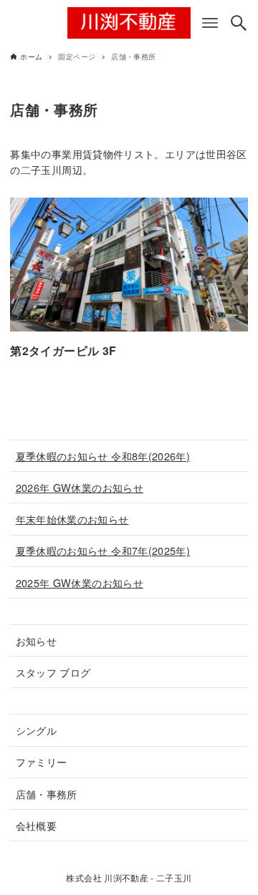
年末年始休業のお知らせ (72, 518)
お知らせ (36, 640)
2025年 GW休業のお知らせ (79, 582)
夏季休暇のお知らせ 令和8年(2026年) (103, 455)
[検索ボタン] (238, 23)
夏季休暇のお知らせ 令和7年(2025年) (103, 550)
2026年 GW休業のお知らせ (79, 487)
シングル (36, 729)
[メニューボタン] (210, 23)
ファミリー (41, 761)
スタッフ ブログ (53, 671)
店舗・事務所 (46, 793)
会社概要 (36, 825)
